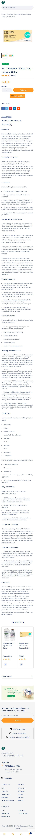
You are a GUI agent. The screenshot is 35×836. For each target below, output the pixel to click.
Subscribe (17, 720)
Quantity (4, 86)
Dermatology (5, 813)
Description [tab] (6, 116)
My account (21, 788)
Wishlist (20, 800)
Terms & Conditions (7, 800)
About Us (4, 791)
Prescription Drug (12, 14)
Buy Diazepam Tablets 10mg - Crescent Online (24, 646)
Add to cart (23, 90)
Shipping (21, 797)
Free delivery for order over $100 (19, 737)
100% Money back (19, 729)
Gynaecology (5, 816)
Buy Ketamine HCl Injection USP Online (9, 646)
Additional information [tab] (11, 120)
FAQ (3, 788)
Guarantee (4, 797)
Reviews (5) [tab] (6, 124)
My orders (21, 791)
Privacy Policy (5, 794)
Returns (20, 794)
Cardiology (21, 810)
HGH (3, 810)
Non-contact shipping (19, 733)
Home (3, 14)
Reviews (12, 75)
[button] (21, 664)
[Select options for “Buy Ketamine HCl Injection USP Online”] (5, 664)
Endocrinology (23, 813)
